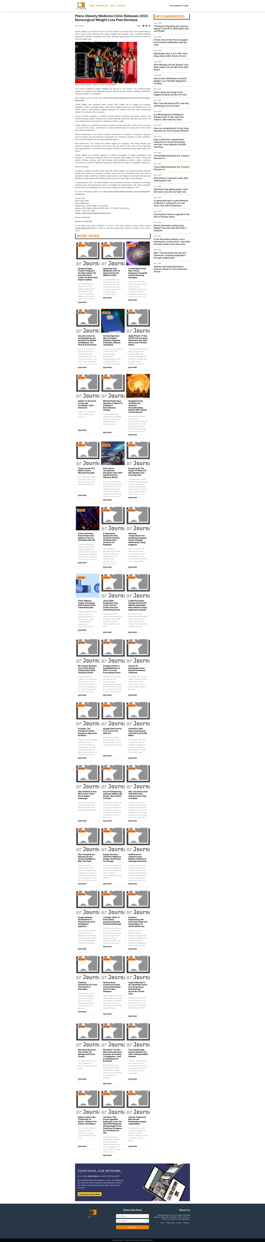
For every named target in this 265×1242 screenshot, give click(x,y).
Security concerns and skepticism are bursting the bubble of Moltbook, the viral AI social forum (87, 340)
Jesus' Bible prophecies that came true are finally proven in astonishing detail (111, 605)
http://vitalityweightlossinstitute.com (96, 213)
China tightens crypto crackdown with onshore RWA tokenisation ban (86, 604)
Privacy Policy (170, 1223)
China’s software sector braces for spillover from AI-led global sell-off (86, 536)
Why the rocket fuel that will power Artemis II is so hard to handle (138, 795)
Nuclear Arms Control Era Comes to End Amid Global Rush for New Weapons (111, 986)
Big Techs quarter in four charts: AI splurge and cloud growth (87, 1053)
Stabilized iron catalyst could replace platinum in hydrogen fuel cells (137, 857)
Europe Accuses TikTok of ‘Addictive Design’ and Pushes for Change (112, 857)
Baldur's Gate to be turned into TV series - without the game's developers (87, 1120)
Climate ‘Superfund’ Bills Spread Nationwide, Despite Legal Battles (137, 1120)
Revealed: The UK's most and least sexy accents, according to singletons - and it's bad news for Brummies (112, 1055)
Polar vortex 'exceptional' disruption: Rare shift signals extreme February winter (112, 472)
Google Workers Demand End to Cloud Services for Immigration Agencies (86, 921)
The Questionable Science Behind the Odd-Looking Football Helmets (138, 1053)
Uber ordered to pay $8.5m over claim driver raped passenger (87, 795)
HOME (92, 6)
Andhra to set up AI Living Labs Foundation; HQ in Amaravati (87, 404)
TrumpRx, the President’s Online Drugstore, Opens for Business (87, 732)
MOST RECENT (102, 6)
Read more (82, 302)
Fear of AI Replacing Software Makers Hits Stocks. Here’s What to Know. (112, 795)
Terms (162, 1223)
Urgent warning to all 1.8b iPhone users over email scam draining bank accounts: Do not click (137, 988)
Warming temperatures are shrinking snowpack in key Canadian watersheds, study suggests (137, 539)
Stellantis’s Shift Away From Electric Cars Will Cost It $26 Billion (137, 732)
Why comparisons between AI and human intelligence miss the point (86, 857)
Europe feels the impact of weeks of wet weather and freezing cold (137, 471)
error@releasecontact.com (85, 228)
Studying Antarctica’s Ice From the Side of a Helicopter (87, 985)
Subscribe (132, 1227)
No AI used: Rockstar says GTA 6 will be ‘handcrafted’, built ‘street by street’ (87, 669)
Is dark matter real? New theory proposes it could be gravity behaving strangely (137, 273)
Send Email (84, 203)
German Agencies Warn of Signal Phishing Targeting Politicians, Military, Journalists (112, 340)
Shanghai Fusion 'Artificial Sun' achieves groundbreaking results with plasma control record (137, 406)
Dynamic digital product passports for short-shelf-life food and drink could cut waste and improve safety (87, 274)
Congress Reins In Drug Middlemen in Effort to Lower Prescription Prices (111, 669)
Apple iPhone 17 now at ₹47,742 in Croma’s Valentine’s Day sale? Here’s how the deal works (138, 340)
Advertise (186, 1223)
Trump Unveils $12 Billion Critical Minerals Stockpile (86, 470)
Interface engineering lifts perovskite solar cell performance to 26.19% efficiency (137, 921)
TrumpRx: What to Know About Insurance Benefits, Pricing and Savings (112, 920)
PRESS (113, 6)
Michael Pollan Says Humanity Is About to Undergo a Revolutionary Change (112, 405)
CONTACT (121, 6)
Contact (178, 1223)
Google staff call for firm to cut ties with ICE (112, 731)
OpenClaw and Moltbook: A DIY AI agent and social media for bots (111, 271)
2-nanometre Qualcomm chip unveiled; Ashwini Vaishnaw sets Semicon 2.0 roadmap (111, 539)
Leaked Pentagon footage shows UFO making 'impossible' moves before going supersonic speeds (137, 605)
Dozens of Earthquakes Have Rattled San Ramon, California (137, 669)
